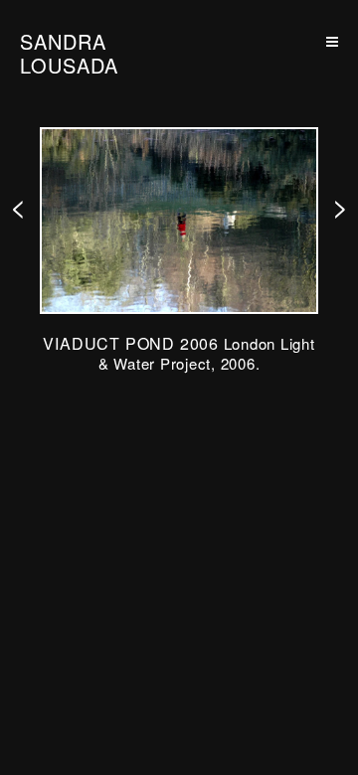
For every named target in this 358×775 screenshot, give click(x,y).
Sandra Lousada (69, 54)
